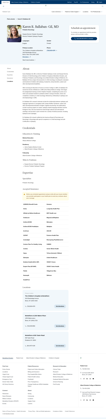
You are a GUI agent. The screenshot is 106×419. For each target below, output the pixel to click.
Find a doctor (11, 19)
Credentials (10, 71)
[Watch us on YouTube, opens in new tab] (93, 378)
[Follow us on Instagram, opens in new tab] (90, 378)
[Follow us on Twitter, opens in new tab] (80, 378)
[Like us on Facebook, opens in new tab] (84, 378)
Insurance (10, 78)
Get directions (60, 306)
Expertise (10, 75)
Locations (10, 81)
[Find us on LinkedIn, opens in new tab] (87, 378)
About (9, 68)
